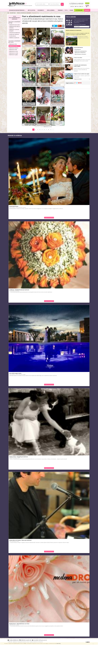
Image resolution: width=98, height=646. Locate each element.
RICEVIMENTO (41, 10)
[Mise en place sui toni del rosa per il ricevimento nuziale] (43, 37)
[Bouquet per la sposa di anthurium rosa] (57, 76)
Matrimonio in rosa (48, 126)
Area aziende (36, 640)
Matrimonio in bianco (13, 47)
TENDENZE (60, 10)
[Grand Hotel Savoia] (49, 171)
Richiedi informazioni (49, 217)
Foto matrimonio (13, 12)
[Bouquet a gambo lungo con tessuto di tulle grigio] (43, 96)
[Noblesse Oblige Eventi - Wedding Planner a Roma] (57, 96)
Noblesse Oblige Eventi (57, 104)
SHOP (87, 10)
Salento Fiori (58, 84)
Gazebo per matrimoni (14, 34)
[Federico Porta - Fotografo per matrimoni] (49, 421)
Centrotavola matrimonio (14, 32)
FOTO (66, 10)
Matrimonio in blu (13, 44)
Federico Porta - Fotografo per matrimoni (18, 456)
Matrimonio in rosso (13, 51)
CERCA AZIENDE (50, 10)
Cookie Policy (58, 643)
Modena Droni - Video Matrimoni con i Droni (19, 623)
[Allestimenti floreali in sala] (43, 56)
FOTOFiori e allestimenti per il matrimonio (14, 18)
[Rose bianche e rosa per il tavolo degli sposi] (57, 37)
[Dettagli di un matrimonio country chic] (57, 115)
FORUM (71, 10)
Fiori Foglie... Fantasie (57, 45)
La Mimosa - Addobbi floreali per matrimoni (19, 289)
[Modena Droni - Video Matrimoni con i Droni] (49, 588)
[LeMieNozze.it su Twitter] (77, 83)
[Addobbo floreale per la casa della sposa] (43, 115)
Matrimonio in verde (13, 53)
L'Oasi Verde (43, 124)
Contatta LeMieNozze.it (14, 640)
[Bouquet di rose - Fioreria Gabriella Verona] (29, 56)
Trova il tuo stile (78, 57)
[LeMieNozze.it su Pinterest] (80, 83)
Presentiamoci (78, 49)
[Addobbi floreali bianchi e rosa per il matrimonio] (29, 76)
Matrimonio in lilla (13, 49)
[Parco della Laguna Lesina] (49, 338)
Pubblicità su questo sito (26, 640)
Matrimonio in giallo (13, 54)
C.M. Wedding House (43, 45)
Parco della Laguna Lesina (15, 373)
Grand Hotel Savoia (13, 206)
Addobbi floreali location (14, 24)
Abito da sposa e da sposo (80, 54)
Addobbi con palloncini (14, 37)
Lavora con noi (43, 640)
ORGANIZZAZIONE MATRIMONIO (17, 10)
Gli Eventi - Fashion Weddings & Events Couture (57, 123)
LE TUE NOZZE (79, 10)
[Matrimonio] (21, 4)
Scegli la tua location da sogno (81, 73)
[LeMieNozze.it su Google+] (75, 83)
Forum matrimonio (78, 47)
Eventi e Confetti (29, 45)
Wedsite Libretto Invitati (77, 6)
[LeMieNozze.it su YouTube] (79, 83)
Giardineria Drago (43, 104)
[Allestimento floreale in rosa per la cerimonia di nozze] (29, 37)
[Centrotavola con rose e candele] (29, 115)
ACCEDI (87, 3)
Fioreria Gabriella (29, 65)
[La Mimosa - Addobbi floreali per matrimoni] (49, 254)
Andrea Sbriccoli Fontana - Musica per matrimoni (20, 540)
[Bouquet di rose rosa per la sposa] (29, 96)
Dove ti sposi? (77, 26)
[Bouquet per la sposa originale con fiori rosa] (57, 56)
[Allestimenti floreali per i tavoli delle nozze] (43, 76)
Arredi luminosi (12, 36)
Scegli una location (78, 79)
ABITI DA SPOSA (31, 10)
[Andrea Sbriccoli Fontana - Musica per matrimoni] (49, 505)
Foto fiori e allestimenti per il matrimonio (24, 12)
